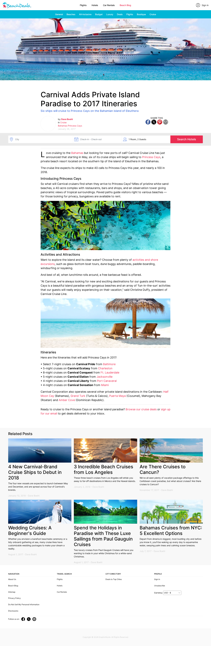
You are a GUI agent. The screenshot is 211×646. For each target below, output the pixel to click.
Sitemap (11, 592)
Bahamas (62, 125)
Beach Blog (125, 5)
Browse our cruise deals (141, 409)
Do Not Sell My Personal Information (23, 604)
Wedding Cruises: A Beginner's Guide (30, 530)
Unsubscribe (159, 585)
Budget (99, 14)
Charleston (105, 368)
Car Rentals (109, 5)
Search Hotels (186, 139)
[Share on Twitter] (153, 121)
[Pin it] (159, 121)
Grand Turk (78, 395)
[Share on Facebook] (148, 121)
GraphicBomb (104, 637)
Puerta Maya (117, 395)
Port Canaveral (107, 380)
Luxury (109, 14)
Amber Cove (67, 400)
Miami (105, 385)
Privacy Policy (14, 598)
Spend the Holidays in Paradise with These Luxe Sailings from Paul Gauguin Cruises (103, 536)
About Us (12, 579)
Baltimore (109, 364)
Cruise (153, 14)
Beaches (71, 14)
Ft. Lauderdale (110, 372)
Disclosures (13, 611)
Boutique (141, 14)
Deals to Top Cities (114, 579)
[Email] (165, 121)
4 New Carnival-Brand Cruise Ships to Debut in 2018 (35, 472)
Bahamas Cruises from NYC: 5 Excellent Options (171, 530)
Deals (120, 14)
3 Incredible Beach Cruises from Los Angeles (103, 469)
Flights (83, 5)
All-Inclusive (85, 14)
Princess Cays (75, 125)
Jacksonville (104, 376)
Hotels (95, 5)
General (59, 14)
